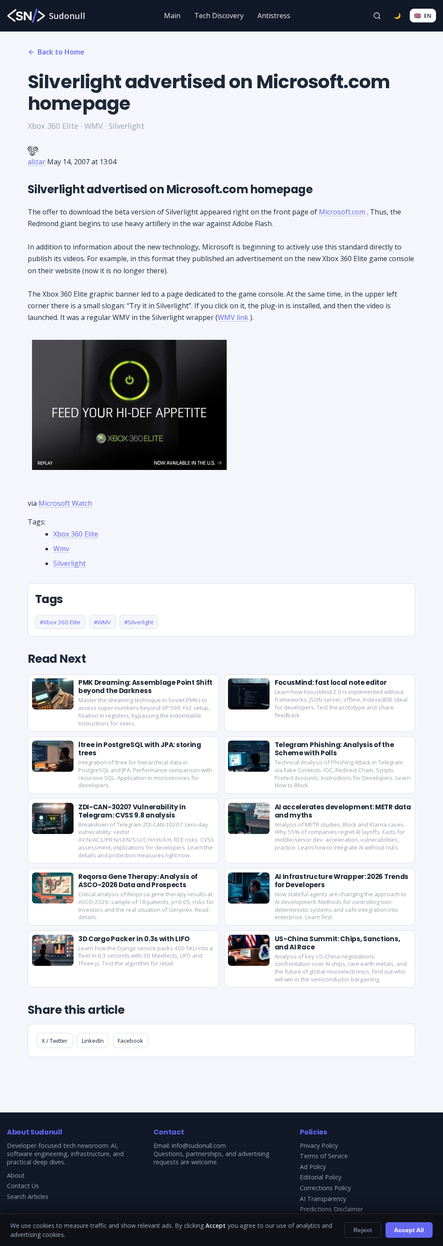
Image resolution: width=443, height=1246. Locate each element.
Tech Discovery (219, 15)
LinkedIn (93, 1041)
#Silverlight (138, 622)
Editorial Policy (320, 1177)
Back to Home (61, 52)
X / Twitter (54, 1041)
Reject (362, 1230)
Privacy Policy (319, 1145)
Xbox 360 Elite (75, 534)
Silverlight (69, 563)
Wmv (61, 548)
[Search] (377, 15)
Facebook (130, 1041)
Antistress (273, 15)
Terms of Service (324, 1156)
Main (172, 15)
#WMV (102, 622)
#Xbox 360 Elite (60, 622)
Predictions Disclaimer (331, 1209)
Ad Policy (313, 1167)
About (16, 1175)
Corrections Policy (325, 1188)
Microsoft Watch (65, 503)
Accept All (409, 1230)
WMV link (233, 317)
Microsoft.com (342, 212)
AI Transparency (323, 1199)
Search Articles (27, 1196)
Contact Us (23, 1186)
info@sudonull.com (199, 1145)
